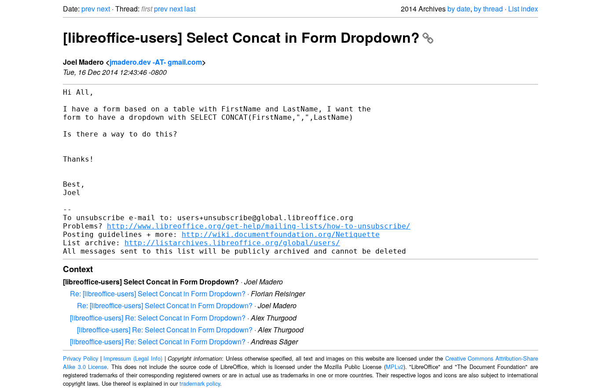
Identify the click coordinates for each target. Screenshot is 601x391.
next (103, 9)
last (189, 9)
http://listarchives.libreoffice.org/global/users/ (232, 243)
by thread (488, 9)
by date (458, 9)
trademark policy (200, 383)
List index (523, 9)
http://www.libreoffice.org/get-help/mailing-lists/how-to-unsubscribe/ (258, 226)
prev (88, 9)
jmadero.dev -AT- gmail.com (156, 62)
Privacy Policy (80, 358)
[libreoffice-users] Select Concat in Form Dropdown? (241, 37)
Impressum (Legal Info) (132, 358)
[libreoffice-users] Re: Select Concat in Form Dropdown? (158, 318)
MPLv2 (394, 366)
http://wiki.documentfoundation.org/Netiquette (281, 234)
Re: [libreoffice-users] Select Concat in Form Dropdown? (158, 293)
